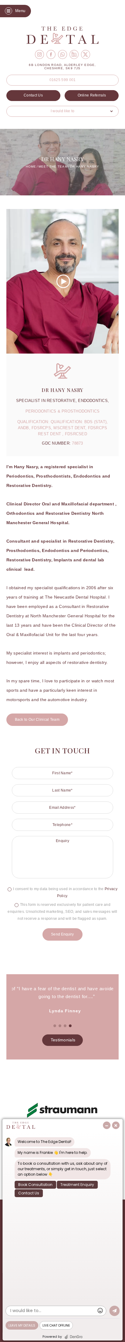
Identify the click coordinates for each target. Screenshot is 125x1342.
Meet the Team (53, 166)
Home (31, 166)
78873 (77, 443)
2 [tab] (60, 1025)
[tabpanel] (62, 1000)
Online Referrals (92, 95)
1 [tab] (54, 1025)
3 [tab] (65, 1025)
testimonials (63, 1039)
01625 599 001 (62, 80)
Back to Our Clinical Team (37, 719)
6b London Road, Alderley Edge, (62, 66)
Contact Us (33, 95)
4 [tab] (70, 1025)
